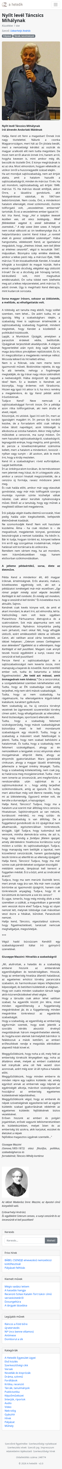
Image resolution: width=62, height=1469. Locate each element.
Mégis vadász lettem (17, 1286)
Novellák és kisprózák (18, 1373)
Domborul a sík (14, 1339)
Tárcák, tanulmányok (24, 36)
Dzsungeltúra (13, 1301)
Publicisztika (12, 1392)
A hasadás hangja (15, 1290)
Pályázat (7, 36)
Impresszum (47, 1447)
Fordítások (11, 1380)
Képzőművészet (14, 1395)
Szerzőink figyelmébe (16, 1443)
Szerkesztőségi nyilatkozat (43, 1443)
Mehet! (51, 1240)
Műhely (9, 1426)
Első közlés (11, 1361)
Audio (8, 1403)
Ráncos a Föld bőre (16, 1324)
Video (8, 1407)
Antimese (10, 1335)
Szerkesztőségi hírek (44, 1451)
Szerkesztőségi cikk (16, 1365)
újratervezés (12, 1328)
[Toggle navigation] (55, 4)
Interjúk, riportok (15, 1399)
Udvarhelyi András (20, 30)
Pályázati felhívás (15, 1267)
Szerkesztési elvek (17, 1447)
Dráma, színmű (14, 1376)
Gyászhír (10, 1414)
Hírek (8, 1418)
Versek (9, 1369)
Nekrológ (10, 1410)
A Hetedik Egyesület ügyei (20, 1357)
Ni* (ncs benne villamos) (19, 1331)
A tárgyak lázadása (16, 1305)
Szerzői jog (33, 1447)
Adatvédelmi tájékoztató (19, 1451)
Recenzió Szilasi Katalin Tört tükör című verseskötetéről (28, 1296)
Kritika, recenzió (14, 1384)
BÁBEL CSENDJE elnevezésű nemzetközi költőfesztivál (28, 1262)
